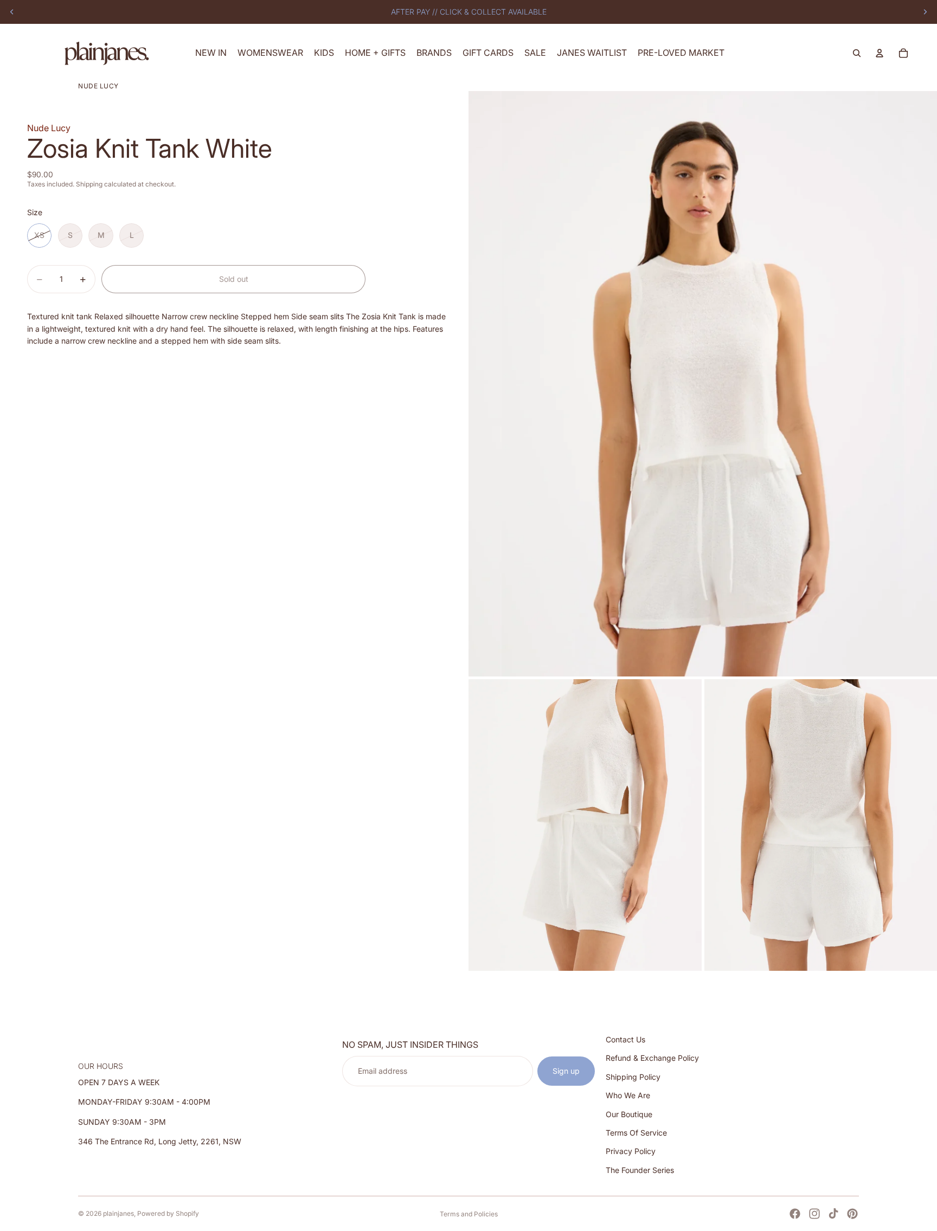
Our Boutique (629, 1113)
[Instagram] (814, 1213)
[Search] (857, 53)
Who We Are (628, 1095)
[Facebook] (794, 1213)
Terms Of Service (636, 1132)
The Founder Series (640, 1170)
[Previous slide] (12, 12)
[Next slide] (925, 12)
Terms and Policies (469, 1214)
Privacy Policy (631, 1151)
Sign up (566, 1070)
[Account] (879, 53)
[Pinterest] (852, 1213)
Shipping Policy (633, 1076)
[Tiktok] (833, 1213)
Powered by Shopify (168, 1213)
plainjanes (118, 1213)
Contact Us (625, 1039)
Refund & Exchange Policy (652, 1057)
